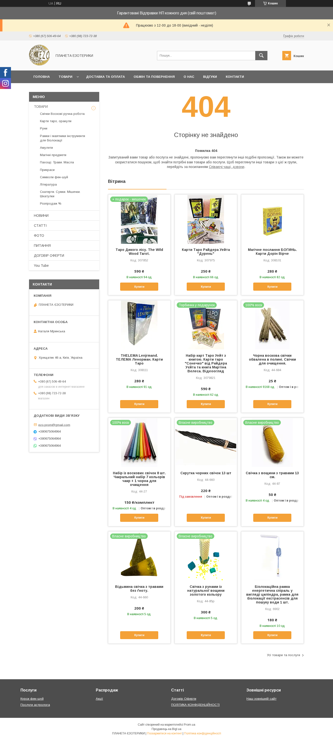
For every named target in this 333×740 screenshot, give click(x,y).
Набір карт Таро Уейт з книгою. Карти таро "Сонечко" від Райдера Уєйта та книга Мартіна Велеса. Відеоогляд (206, 363)
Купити (139, 286)
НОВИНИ (41, 215)
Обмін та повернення (154, 77)
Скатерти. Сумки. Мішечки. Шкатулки (60, 194)
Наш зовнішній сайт (261, 699)
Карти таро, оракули (55, 121)
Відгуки (210, 77)
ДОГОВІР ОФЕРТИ (49, 255)
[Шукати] (261, 55)
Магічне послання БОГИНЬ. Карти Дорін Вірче (272, 252)
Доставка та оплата (105, 77)
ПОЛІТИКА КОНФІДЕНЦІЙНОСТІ (195, 705)
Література (48, 184)
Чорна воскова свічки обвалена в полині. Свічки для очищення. (272, 359)
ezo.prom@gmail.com (54, 424)
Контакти (235, 77)
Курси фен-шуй (32, 699)
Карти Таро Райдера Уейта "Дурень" (206, 252)
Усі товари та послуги (283, 655)
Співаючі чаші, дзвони (226, 167)
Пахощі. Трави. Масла (57, 162)
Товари (65, 77)
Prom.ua (189, 724)
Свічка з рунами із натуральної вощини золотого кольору (206, 590)
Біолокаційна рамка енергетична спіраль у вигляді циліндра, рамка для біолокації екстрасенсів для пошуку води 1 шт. (272, 594)
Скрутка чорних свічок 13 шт (205, 473)
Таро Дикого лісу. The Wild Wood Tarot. (139, 252)
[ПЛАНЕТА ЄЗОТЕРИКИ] (39, 64)
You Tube (41, 265)
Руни (43, 128)
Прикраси (47, 170)
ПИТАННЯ (42, 245)
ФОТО (39, 235)
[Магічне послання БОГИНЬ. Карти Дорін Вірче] (272, 219)
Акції (99, 699)
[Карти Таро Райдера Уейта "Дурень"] (206, 219)
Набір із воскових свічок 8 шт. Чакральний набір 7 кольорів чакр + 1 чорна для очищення (139, 479)
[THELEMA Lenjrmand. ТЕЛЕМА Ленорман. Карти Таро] (139, 324)
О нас (189, 77)
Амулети (46, 147)
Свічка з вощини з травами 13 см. (272, 475)
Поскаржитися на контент (164, 733)
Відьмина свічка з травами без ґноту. (139, 588)
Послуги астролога (35, 705)
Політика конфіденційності (202, 733)
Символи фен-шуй (54, 177)
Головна (41, 77)
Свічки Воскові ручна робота (62, 114)
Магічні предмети (53, 155)
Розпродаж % (50, 203)
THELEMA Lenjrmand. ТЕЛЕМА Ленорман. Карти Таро (139, 359)
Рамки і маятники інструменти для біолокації (62, 138)
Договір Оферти (183, 699)
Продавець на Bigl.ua (166, 729)
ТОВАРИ (41, 107)
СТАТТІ (40, 225)
